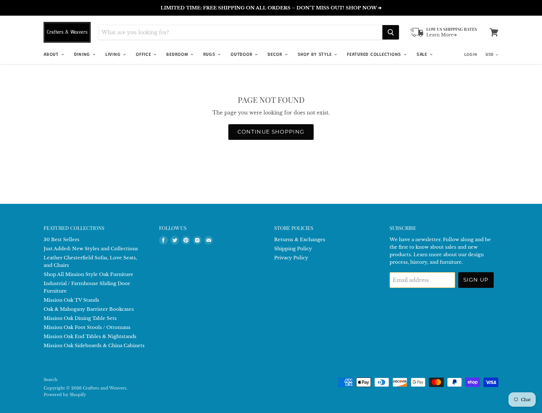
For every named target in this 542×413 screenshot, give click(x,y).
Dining (83, 54)
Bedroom (178, 54)
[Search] (390, 32)
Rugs (210, 54)
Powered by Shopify (65, 394)
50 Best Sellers (61, 239)
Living (113, 54)
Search (50, 379)
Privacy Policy (291, 258)
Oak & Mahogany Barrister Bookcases (89, 309)
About (52, 54)
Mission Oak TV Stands (71, 300)
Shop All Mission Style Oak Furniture (88, 274)
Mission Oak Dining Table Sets (80, 318)
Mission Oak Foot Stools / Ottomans (87, 327)
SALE (423, 54)
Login (470, 55)
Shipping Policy (293, 249)
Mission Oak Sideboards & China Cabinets (94, 345)
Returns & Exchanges (299, 239)
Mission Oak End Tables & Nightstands (90, 336)
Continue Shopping (270, 132)
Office (144, 54)
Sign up (476, 280)
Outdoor (242, 54)
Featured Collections (375, 54)
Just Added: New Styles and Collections (91, 249)
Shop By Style (316, 54)
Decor (276, 54)
